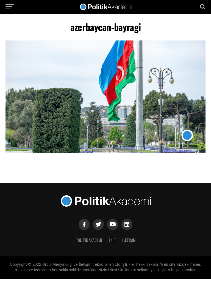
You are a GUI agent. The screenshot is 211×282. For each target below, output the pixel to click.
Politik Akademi (89, 240)
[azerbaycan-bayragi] (105, 151)
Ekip (112, 240)
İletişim (129, 240)
